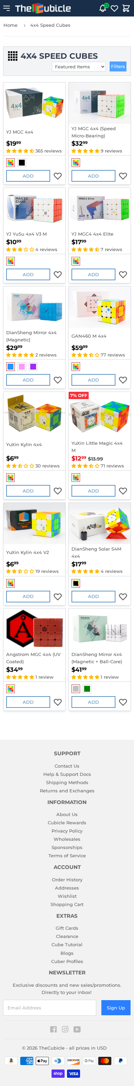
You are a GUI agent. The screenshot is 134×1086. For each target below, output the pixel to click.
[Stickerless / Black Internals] (75, 583)
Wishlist (67, 896)
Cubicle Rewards (67, 822)
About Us (67, 814)
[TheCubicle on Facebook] (53, 1030)
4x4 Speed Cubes (50, 25)
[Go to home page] (43, 8)
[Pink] (22, 366)
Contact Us (67, 766)
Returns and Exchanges (67, 790)
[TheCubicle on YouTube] (77, 1030)
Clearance (67, 936)
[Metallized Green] (87, 689)
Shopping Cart (67, 904)
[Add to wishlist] (58, 176)
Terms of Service (67, 855)
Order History (67, 879)
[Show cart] (126, 8)
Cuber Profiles (67, 961)
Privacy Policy (67, 831)
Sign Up (116, 1007)
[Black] (22, 162)
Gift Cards (67, 928)
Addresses (67, 888)
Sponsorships (67, 847)
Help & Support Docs (67, 774)
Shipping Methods (67, 782)
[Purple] (33, 366)
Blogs (67, 953)
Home (10, 25)
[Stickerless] (10, 162)
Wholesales (67, 839)
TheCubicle (52, 1048)
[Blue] (10, 366)
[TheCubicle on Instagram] (65, 1030)
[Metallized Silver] (75, 689)
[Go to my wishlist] (114, 8)
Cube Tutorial (67, 944)
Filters (118, 66)
